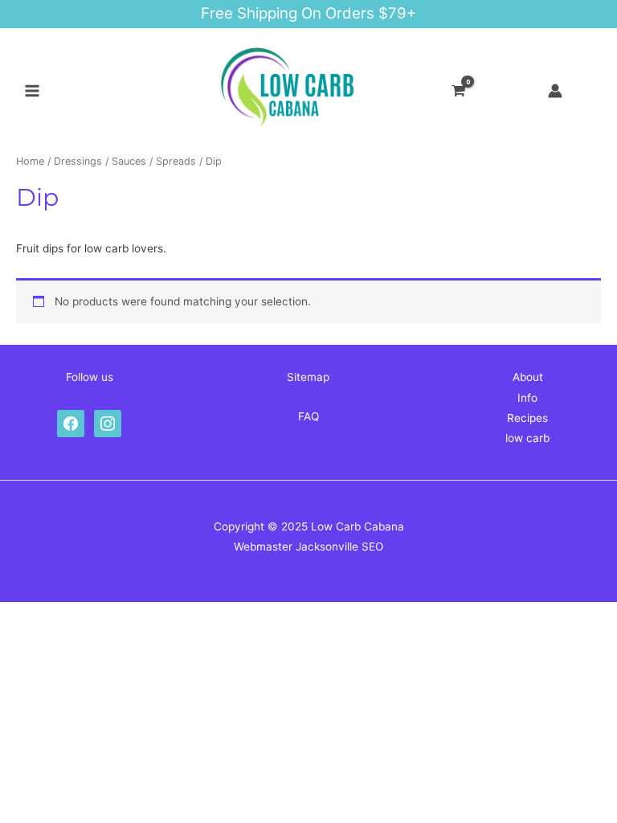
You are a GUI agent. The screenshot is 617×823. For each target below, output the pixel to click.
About (528, 377)
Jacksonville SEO (339, 546)
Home (30, 161)
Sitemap (308, 377)
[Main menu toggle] (31, 91)
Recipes (527, 418)
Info (527, 397)
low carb (527, 438)
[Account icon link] (555, 91)
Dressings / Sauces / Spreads (125, 161)
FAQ (308, 416)
